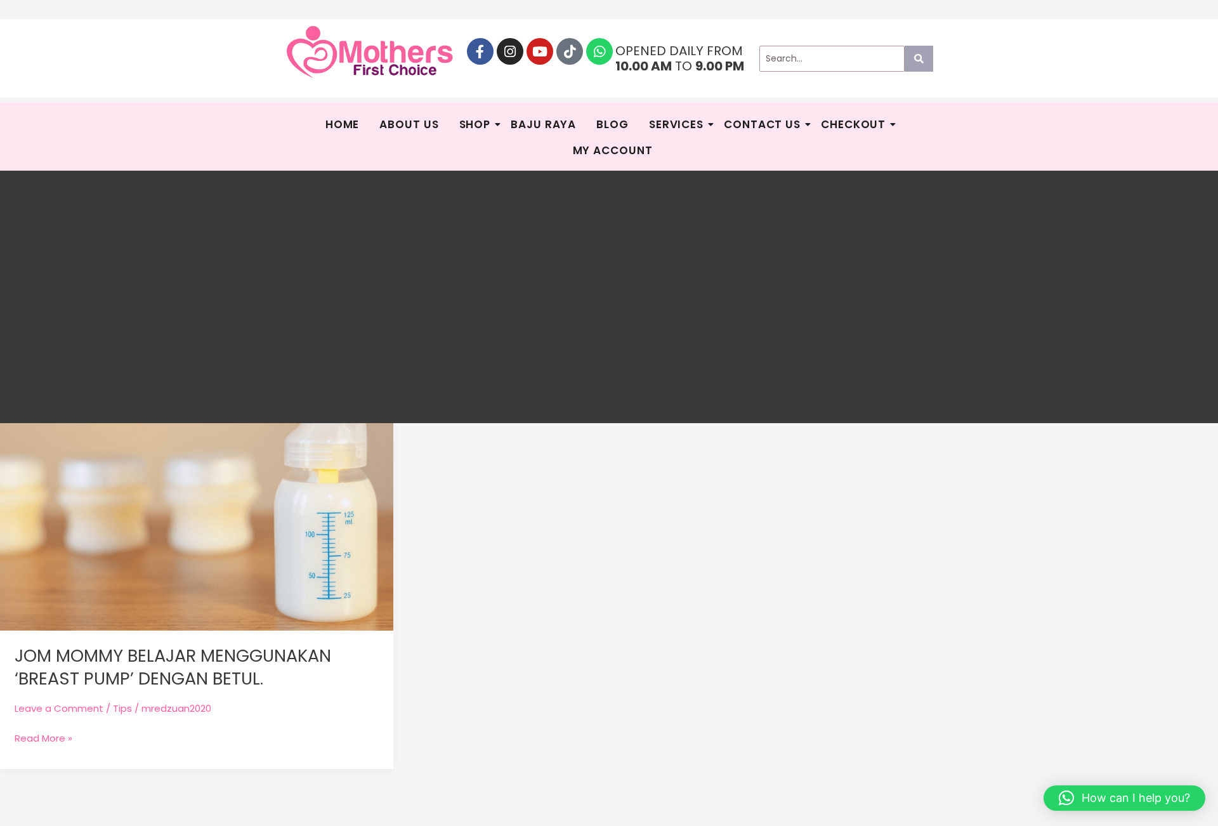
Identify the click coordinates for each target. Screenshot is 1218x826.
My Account (613, 150)
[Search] (919, 59)
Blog (612, 124)
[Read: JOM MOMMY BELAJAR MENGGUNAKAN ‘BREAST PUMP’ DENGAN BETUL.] (196, 466)
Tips (122, 708)
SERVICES (676, 124)
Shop (475, 124)
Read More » (43, 737)
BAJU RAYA (543, 124)
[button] (1124, 798)
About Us (408, 124)
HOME (342, 124)
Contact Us (762, 124)
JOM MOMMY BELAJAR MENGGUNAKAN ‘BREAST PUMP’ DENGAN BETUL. (173, 667)
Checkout (853, 124)
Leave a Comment (59, 708)
